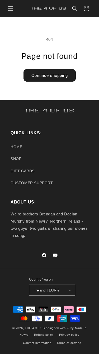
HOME (16, 147)
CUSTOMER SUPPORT (32, 183)
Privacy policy (69, 334)
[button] (10, 8)
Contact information (37, 342)
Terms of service (68, 342)
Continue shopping (49, 75)
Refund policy (44, 334)
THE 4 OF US (35, 328)
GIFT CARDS (23, 171)
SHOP (16, 159)
